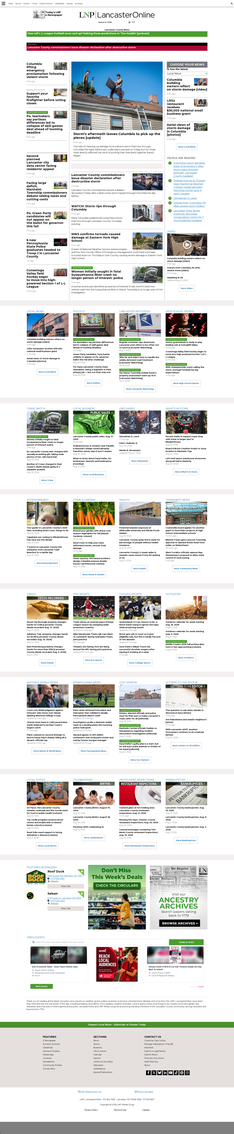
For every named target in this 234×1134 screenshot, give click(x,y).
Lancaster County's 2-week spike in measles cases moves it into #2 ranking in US (139, 555)
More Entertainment (47, 563)
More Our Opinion (140, 760)
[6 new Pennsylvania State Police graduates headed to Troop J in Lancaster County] (60, 242)
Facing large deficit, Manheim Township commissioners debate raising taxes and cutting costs (47, 191)
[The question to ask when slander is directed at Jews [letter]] (186, 696)
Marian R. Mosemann (130, 450)
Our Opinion (128, 682)
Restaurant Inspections (136, 779)
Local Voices (36, 779)
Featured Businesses (42, 867)
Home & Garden (84, 499)
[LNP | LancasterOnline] (117, 15)
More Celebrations (93, 837)
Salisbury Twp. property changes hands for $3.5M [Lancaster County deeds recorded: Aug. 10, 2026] (47, 637)
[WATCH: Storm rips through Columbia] (148, 213)
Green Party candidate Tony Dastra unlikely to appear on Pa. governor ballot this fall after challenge (91, 357)
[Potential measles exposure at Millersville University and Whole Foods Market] (140, 513)
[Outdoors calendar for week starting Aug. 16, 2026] (186, 607)
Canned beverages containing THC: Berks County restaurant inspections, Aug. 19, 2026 (138, 832)
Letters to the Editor (181, 682)
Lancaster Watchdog (135, 311)
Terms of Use (120, 1110)
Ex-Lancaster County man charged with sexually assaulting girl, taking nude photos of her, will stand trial (47, 454)
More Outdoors (186, 657)
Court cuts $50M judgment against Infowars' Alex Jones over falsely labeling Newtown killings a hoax (45, 713)
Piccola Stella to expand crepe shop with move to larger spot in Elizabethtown (184, 439)
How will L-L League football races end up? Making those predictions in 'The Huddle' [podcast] (88, 33)
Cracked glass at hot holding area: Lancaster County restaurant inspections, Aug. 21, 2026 (137, 810)
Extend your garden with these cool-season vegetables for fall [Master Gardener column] (92, 533)
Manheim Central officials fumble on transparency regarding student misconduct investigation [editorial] (138, 731)
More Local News (187, 147)
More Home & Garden (93, 574)
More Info (66, 886)
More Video (187, 288)
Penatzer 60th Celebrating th (88, 827)
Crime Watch (36, 408)
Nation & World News (42, 682)
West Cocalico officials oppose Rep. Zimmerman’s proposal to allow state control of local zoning (185, 555)
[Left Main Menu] (3, 3)
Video (171, 231)
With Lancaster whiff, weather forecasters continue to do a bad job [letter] (185, 732)
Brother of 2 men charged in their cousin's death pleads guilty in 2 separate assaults (44, 467)
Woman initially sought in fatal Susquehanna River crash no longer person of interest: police (97, 275)
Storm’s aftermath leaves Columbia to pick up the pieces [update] (116, 136)
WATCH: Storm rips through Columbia (93, 207)
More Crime (47, 480)
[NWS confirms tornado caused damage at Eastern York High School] (148, 241)
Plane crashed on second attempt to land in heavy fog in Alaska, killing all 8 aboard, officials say (46, 738)
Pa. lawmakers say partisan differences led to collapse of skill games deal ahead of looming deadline (45, 124)
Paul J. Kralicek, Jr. (128, 443)
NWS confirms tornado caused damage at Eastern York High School (95, 237)
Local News (35, 311)
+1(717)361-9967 (57, 878)
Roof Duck (56, 871)
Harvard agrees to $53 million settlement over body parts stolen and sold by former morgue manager (93, 738)
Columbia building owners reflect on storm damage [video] (187, 84)
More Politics (93, 383)
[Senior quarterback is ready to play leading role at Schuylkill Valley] (186, 325)
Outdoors (173, 594)
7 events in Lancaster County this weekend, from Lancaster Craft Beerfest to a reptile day (44, 550)
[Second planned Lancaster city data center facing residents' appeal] (60, 158)
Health (124, 499)
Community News (178, 499)
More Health (139, 568)
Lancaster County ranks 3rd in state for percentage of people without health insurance (139, 542)
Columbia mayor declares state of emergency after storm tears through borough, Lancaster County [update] (189, 170)
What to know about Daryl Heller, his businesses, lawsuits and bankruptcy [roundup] (92, 461)
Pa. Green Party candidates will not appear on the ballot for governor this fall (45, 219)
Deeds (31, 594)
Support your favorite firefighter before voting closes (46, 98)
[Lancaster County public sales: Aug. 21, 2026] (94, 422)
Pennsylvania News (87, 682)
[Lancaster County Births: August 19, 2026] (94, 793)
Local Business (84, 408)
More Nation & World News (47, 751)
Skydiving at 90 (175, 277)
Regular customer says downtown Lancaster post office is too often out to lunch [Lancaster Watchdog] (139, 345)
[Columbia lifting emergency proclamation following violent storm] (60, 66)
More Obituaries (139, 461)
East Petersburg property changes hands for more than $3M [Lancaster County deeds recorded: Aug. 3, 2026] (46, 649)
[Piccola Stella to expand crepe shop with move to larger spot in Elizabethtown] (186, 422)
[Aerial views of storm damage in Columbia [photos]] (200, 127)
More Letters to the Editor (186, 745)
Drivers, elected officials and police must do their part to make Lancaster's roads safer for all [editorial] (139, 716)
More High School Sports (186, 383)
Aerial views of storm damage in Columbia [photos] (178, 130)
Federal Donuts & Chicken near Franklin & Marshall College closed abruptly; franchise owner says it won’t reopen (189, 187)
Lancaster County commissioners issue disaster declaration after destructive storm (81, 47)
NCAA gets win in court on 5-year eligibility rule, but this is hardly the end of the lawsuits (139, 637)
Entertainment (38, 499)
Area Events (36, 937)
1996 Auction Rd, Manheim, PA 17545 (65, 876)
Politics (79, 311)
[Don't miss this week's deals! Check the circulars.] (117, 897)
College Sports (130, 594)
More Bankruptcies (186, 840)
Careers (146, 1110)
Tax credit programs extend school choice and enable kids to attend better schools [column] (45, 822)
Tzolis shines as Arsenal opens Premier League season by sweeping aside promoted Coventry (93, 625)
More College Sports (139, 663)
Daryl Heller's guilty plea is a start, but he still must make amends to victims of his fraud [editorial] (140, 746)
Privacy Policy (91, 1110)
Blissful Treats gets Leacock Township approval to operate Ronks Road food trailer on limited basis (186, 542)
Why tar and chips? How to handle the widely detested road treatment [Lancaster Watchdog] (139, 360)
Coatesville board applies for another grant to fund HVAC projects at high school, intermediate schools (185, 530)
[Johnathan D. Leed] (140, 422)
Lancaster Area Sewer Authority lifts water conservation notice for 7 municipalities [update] (189, 215)
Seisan (53, 893)
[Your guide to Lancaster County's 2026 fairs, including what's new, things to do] (48, 513)
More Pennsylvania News (93, 751)
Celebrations (82, 779)
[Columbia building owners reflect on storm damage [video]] (200, 82)
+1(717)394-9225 (57, 901)
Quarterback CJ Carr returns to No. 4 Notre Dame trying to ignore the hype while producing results (139, 625)
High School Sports (180, 311)
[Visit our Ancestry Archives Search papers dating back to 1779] (178, 897)
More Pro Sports (93, 660)
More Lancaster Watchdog (140, 389)
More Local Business (93, 474)
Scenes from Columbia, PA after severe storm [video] (190, 204)
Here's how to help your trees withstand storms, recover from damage (89, 545)
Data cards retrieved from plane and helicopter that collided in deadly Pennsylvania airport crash (92, 713)
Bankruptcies (175, 779)
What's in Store (177, 408)
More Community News (186, 568)
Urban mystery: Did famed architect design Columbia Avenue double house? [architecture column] (91, 561)
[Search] (232, 3)
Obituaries (127, 408)
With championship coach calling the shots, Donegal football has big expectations (185, 370)
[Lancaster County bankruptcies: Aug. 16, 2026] (186, 793)
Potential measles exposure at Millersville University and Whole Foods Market (139, 530)
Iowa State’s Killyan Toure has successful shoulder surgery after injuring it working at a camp (137, 649)
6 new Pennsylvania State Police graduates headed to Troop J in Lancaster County (43, 248)
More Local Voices (47, 846)
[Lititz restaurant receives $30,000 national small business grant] (200, 103)
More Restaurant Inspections (140, 846)
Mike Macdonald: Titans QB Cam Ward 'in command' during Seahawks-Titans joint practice (93, 637)
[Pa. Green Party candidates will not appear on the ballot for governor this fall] (60, 215)
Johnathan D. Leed (185, 198)
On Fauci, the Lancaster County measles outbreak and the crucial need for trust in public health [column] (47, 810)
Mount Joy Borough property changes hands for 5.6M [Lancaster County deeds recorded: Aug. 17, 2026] (46, 625)
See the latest (179, 69)
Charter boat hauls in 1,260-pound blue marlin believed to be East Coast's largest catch (47, 725)
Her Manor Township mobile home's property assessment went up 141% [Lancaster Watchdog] (137, 375)
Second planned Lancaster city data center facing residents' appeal (41, 162)
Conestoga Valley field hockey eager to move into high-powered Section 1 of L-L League (46, 278)
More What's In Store (186, 472)
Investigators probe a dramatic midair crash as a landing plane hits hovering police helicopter (92, 725)
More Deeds (47, 663)
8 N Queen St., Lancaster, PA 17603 (64, 898)
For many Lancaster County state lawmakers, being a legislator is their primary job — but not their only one (92, 370)
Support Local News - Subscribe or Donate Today (117, 1024)
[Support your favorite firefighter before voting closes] (60, 92)
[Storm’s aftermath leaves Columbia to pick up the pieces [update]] (117, 96)
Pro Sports (81, 594)
